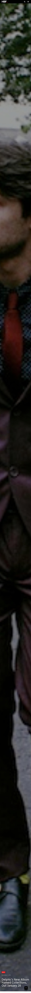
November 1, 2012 (6, 975)
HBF (4, 1)
